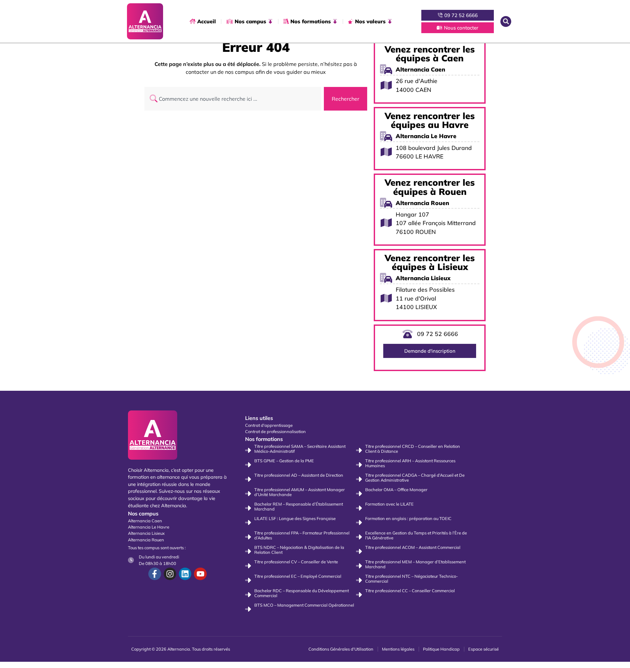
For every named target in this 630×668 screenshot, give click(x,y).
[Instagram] (170, 574)
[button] (505, 21)
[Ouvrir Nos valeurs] (389, 21)
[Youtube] (200, 574)
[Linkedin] (185, 574)
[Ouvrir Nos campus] (270, 21)
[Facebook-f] (154, 574)
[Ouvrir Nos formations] (335, 21)
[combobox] (232, 99)
